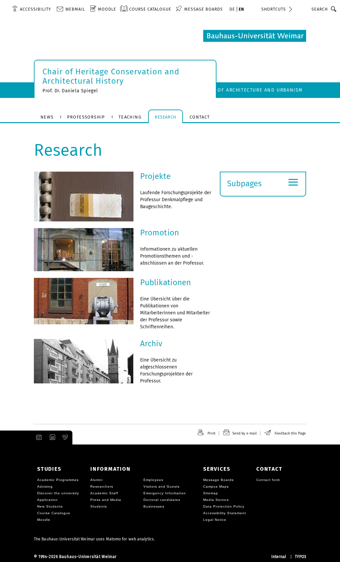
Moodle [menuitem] (107, 9)
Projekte (155, 176)
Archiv (151, 343)
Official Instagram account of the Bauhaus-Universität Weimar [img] (37, 437)
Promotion (159, 232)
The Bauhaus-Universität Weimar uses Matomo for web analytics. (94, 539)
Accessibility (35, 9)
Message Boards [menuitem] (203, 9)
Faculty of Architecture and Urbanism (249, 90)
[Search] (334, 9)
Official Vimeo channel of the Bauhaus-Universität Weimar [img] (65, 437)
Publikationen (165, 282)
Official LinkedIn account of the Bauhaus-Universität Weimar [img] (51, 437)
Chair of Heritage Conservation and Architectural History (110, 76)
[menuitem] (31, 9)
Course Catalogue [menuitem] (150, 9)
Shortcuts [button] (273, 9)
